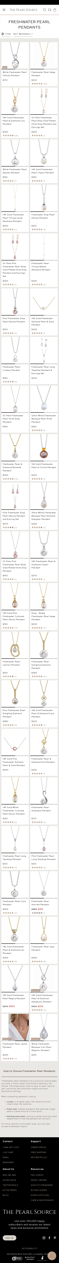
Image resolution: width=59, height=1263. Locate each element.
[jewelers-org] (42, 1258)
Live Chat (8, 1152)
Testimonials (10, 1185)
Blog (6, 1195)
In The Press (10, 1190)
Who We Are (9, 1175)
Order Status (38, 1147)
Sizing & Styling (40, 1195)
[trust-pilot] (30, 1258)
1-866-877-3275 (11, 1147)
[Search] (44, 9)
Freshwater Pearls (18, 1126)
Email (6, 1157)
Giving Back (9, 1180)
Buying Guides (39, 1190)
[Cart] (54, 9)
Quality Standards (42, 1185)
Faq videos (37, 1175)
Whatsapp (8, 1162)
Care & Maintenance (42, 1200)
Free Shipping (38, 1152)
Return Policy (39, 1157)
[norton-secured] (17, 1258)
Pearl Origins (39, 1180)
